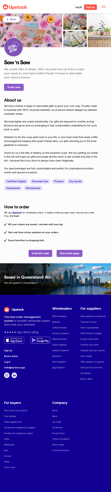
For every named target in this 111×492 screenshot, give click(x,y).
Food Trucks (9, 467)
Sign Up (8, 350)
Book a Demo (11, 356)
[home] (15, 7)
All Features (86, 373)
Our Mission (57, 427)
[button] (102, 6)
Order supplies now (13, 422)
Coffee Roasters (59, 327)
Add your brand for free (91, 367)
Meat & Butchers (59, 339)
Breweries (56, 356)
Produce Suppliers (60, 333)
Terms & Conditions (61, 439)
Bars (6, 450)
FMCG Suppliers (59, 316)
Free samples (10, 416)
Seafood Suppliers (60, 350)
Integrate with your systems (93, 350)
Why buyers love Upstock (15, 410)
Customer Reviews (60, 450)
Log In (7, 361)
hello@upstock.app (14, 367)
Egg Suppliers (58, 367)
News (54, 416)
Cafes (6, 439)
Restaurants (9, 444)
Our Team (56, 422)
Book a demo (87, 379)
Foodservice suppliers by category (19, 427)
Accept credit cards (89, 339)
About (55, 410)
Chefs (6, 462)
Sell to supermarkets (90, 327)
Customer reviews (89, 322)
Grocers (7, 456)
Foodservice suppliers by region (18, 433)
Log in (78, 7)
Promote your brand (90, 345)
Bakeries (56, 322)
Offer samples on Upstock (92, 362)
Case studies (86, 356)
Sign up (90, 7)
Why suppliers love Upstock (93, 316)
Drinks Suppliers (59, 345)
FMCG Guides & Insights (91, 333)
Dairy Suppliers (59, 362)
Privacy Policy (58, 433)
